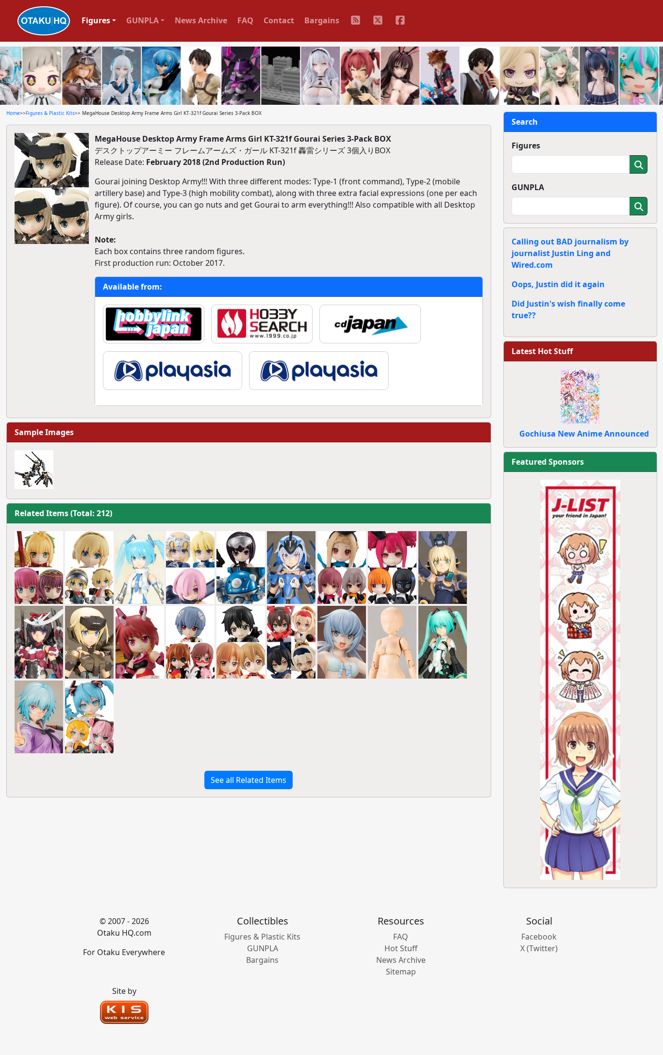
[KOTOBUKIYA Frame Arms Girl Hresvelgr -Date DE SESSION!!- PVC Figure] (39, 717)
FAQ (245, 20)
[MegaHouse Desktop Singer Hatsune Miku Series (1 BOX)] (89, 717)
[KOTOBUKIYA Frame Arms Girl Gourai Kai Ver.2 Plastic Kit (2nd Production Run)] (89, 642)
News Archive (201, 20)
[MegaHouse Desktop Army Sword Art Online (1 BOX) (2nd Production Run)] (240, 642)
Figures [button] (96, 20)
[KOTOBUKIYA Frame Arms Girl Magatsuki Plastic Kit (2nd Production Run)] (39, 642)
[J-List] (580, 679)
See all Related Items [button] (248, 780)
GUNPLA (528, 187)
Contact (279, 20)
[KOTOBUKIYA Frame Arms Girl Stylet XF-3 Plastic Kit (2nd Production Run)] (291, 567)
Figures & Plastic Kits (50, 113)
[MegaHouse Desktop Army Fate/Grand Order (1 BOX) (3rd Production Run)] (190, 567)
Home (13, 113)
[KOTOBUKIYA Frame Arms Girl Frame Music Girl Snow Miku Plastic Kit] (140, 567)
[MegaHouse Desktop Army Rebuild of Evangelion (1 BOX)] (190, 642)
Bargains (321, 20)
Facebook (539, 936)
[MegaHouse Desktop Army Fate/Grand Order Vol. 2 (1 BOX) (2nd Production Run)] (39, 567)
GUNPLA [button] (142, 20)
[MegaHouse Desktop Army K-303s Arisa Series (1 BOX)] (341, 567)
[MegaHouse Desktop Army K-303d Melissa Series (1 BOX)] (392, 567)
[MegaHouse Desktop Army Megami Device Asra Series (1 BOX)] (291, 642)
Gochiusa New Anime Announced (584, 433)
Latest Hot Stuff (542, 351)
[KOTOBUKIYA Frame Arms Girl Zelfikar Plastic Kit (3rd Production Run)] (442, 567)
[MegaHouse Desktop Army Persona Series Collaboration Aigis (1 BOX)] (89, 567)
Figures (526, 145)
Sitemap (401, 971)
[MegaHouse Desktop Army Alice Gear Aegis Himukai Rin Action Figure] (140, 642)
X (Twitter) (539, 948)
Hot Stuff (400, 948)
